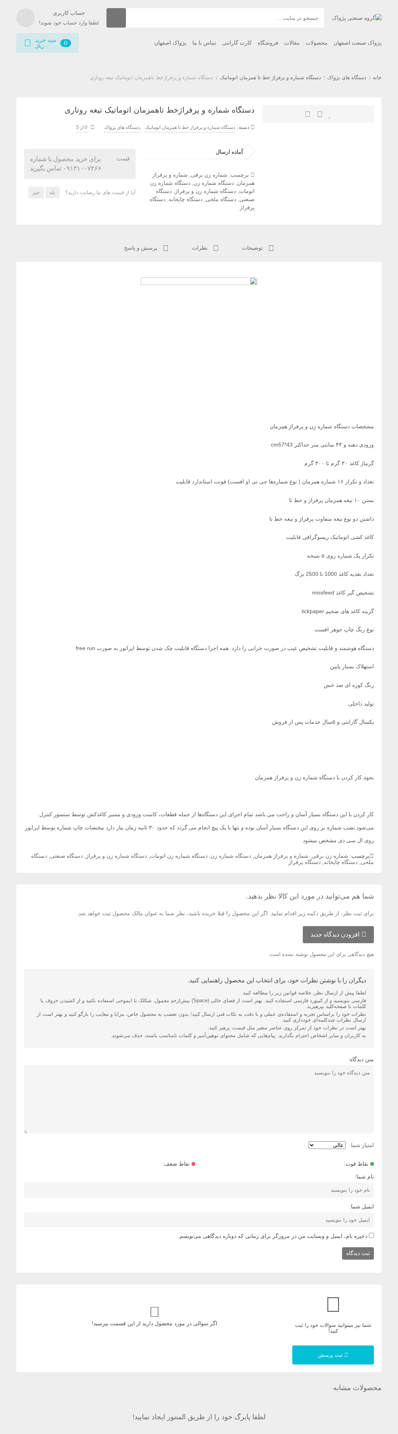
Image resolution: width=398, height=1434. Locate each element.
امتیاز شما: (361, 1145)
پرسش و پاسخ (141, 248)
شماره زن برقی (209, 175)
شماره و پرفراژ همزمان (281, 856)
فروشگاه (268, 43)
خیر (36, 192)
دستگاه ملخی (221, 199)
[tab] (258, 247)
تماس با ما (204, 43)
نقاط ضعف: (176, 1164)
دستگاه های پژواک (347, 77)
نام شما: (364, 1176)
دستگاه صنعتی (66, 856)
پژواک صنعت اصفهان (357, 43)
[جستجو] (116, 18)
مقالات (292, 43)
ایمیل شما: (361, 1206)
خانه (377, 77)
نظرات (200, 248)
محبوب (330, 114)
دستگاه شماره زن (214, 183)
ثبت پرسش (331, 1355)
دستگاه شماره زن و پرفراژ (205, 191)
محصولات (316, 43)
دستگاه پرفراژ (304, 862)
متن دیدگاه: (361, 1059)
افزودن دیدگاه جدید (335, 934)
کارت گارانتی (237, 43)
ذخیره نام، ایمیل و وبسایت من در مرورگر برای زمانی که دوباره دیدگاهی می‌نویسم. (272, 1236)
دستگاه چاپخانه (185, 199)
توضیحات (253, 248)
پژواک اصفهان (170, 43)
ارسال (320, 114)
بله (52, 192)
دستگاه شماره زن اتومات (179, 856)
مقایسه (307, 114)
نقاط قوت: (356, 1164)
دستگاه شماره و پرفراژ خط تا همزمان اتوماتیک (270, 77)
